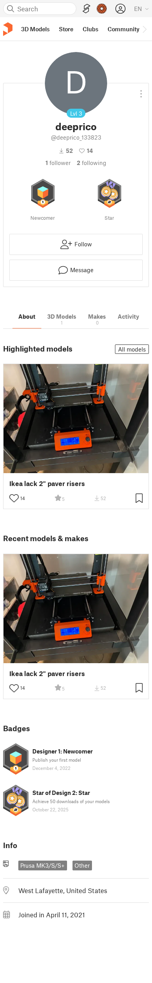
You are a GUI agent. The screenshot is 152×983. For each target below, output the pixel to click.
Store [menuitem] (66, 28)
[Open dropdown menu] (141, 91)
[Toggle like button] (14, 498)
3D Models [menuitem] (35, 28)
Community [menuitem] (124, 28)
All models (132, 349)
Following (91, 162)
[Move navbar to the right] (144, 29)
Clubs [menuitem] (90, 28)
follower (58, 162)
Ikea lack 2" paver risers (47, 483)
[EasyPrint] (86, 9)
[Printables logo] (7, 29)
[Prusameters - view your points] (102, 9)
